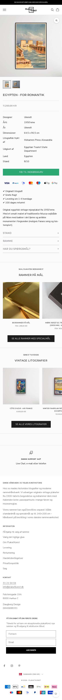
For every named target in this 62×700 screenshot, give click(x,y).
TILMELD (31, 379)
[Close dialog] (51, 315)
